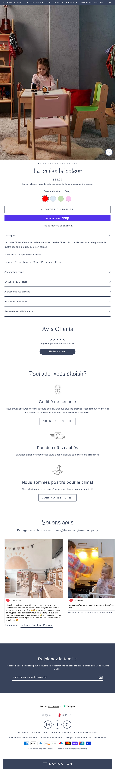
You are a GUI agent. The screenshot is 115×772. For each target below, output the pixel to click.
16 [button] (74, 163)
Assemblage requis (14, 272)
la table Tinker (59, 242)
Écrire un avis (57, 351)
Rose (68, 198)
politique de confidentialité (78, 737)
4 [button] (46, 163)
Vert (61, 198)
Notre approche (57, 421)
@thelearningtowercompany (79, 530)
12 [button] (65, 163)
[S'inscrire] (100, 677)
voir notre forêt (57, 497)
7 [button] (53, 163)
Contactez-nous (40, 732)
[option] (57, 82)
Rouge (45, 198)
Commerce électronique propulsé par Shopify (72, 748)
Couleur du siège (57, 191)
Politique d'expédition (51, 737)
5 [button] (48, 163)
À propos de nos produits (17, 291)
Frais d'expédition (47, 184)
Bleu (53, 198)
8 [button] (55, 163)
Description (10, 235)
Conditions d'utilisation (85, 732)
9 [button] (58, 163)
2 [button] (41, 163)
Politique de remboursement (23, 737)
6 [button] (51, 163)
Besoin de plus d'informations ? (20, 311)
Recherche (23, 732)
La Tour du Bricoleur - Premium (37, 625)
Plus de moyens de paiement (57, 225)
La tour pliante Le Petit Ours (98, 612)
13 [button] (67, 163)
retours (78, 454)
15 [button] (72, 163)
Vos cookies (100, 737)
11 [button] (62, 163)
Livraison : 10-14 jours (15, 282)
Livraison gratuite (25, 454)
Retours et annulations (16, 301)
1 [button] (38, 163)
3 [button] (43, 163)
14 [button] (70, 163)
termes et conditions (61, 732)
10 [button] (60, 163)
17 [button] (77, 163)
